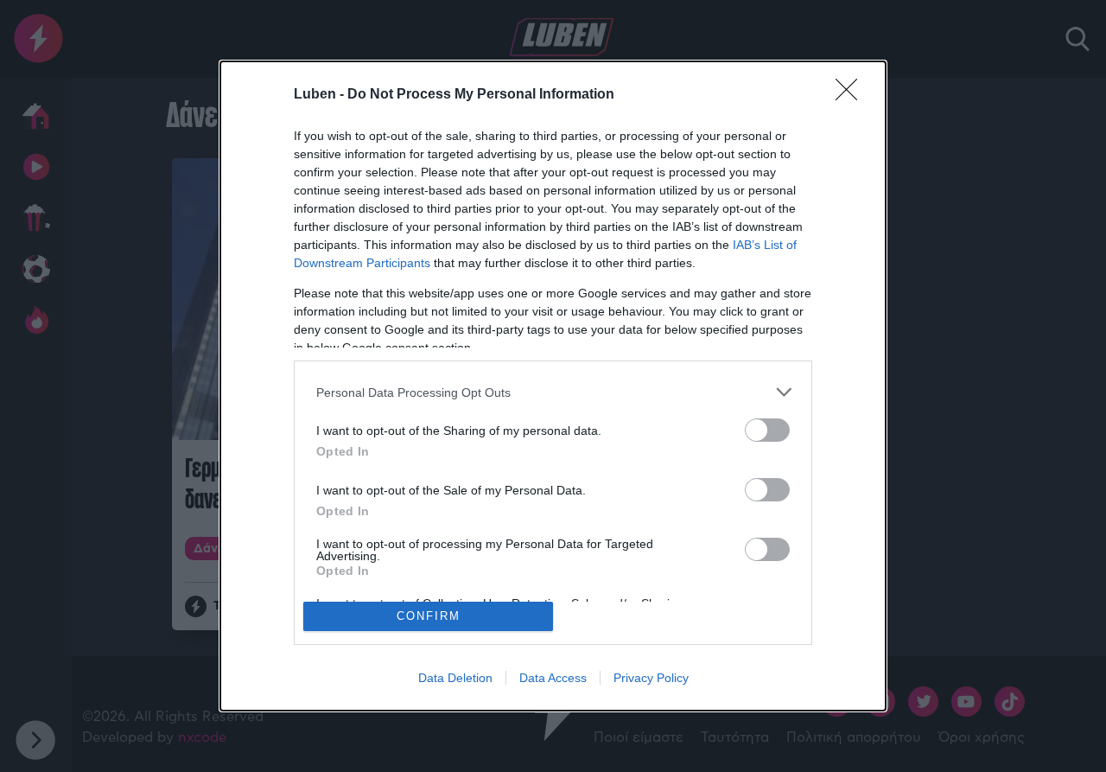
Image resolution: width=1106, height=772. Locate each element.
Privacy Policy (651, 678)
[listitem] (553, 392)
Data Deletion (455, 678)
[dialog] (553, 386)
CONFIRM (429, 615)
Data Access (553, 678)
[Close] (852, 95)
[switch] (767, 430)
